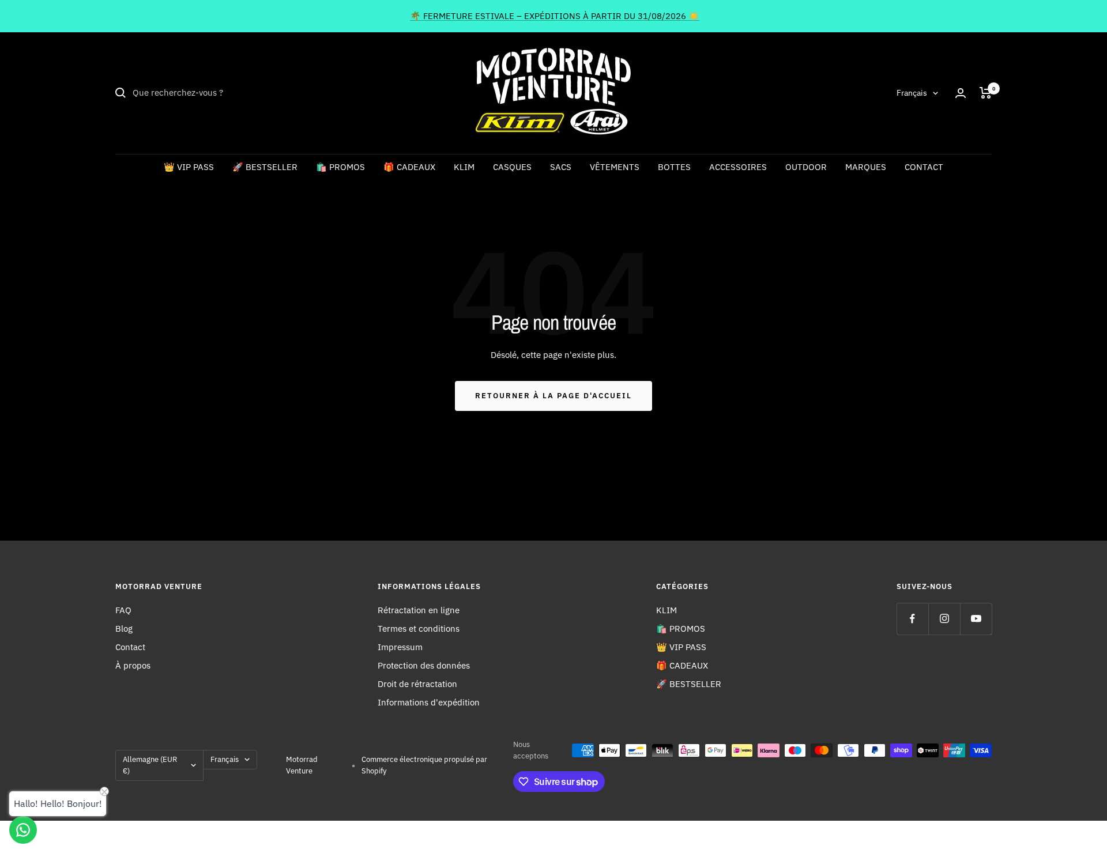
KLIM (464, 166)
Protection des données (424, 665)
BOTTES (674, 166)
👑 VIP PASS (189, 166)
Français (912, 93)
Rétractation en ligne (419, 610)
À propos (132, 665)
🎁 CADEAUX (409, 166)
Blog (124, 628)
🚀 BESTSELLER (265, 166)
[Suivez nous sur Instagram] (944, 619)
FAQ (123, 610)
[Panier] (986, 93)
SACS (560, 166)
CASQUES (512, 166)
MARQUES (865, 166)
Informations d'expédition (429, 702)
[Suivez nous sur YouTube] (976, 619)
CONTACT (924, 166)
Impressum (400, 646)
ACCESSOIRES (738, 166)
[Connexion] (960, 93)
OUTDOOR (806, 166)
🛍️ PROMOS (340, 166)
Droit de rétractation (417, 683)
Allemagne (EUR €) (150, 765)
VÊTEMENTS (614, 166)
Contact (130, 646)
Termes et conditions (419, 628)
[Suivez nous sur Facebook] (912, 619)
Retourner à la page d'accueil (553, 396)
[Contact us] (23, 830)
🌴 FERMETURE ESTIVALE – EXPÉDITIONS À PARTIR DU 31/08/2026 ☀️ (554, 15)
